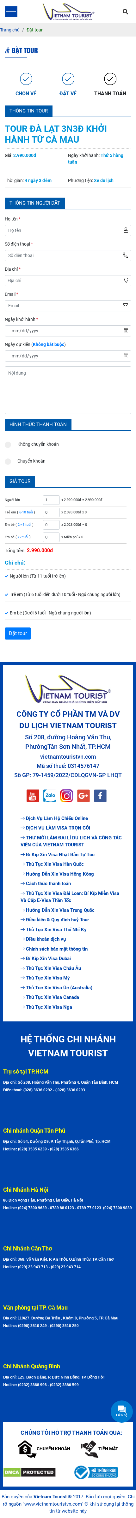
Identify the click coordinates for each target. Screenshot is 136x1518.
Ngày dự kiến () (35, 344)
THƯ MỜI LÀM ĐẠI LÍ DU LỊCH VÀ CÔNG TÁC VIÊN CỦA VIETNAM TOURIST (71, 841)
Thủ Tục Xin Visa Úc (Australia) (59, 988)
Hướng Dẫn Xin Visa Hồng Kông (60, 874)
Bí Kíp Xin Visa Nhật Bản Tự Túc (60, 854)
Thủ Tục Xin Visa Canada (52, 997)
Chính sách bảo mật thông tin (57, 949)
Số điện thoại (19, 244)
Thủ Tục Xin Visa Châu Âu (53, 968)
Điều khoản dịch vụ (46, 939)
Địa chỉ (13, 269)
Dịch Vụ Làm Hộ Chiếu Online (57, 818)
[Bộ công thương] (103, 1472)
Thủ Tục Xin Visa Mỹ (48, 978)
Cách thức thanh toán (48, 883)
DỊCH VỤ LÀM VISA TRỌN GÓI (58, 828)
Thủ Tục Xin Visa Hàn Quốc (55, 864)
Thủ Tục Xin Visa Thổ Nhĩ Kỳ (56, 929)
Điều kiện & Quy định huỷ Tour (57, 920)
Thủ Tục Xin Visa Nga (49, 1007)
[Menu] (11, 11)
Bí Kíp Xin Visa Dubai (48, 958)
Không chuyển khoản (38, 444)
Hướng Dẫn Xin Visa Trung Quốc (60, 910)
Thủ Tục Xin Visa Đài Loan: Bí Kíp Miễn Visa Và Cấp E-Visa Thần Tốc (70, 897)
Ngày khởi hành (21, 319)
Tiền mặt (108, 1448)
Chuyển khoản (31, 461)
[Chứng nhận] (33, 1472)
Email (11, 294)
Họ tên (13, 218)
